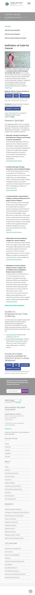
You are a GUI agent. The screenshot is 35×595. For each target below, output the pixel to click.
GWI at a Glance (9, 476)
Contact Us (8, 428)
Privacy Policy (8, 432)
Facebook (8, 447)
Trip (16, 96)
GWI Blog (8, 492)
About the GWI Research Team (14, 538)
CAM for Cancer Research (12, 34)
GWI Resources (9, 495)
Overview (8, 26)
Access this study (11, 190)
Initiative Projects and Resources (14, 561)
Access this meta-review (14, 161)
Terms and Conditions (24, 432)
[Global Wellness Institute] (14, 4)
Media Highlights (10, 483)
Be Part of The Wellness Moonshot (15, 574)
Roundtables (8, 564)
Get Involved (8, 551)
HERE (12, 117)
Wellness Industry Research (13, 509)
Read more (8, 88)
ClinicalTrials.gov (11, 334)
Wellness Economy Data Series (14, 515)
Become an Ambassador (12, 555)
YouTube (7, 456)
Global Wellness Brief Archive (13, 489)
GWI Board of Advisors (11, 473)
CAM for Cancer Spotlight (12, 30)
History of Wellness (10, 519)
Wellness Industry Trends (12, 535)
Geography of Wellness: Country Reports (17, 512)
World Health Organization (14, 339)
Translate (18, 402)
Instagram (8, 453)
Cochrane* (25, 96)
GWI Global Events (10, 499)
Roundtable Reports (11, 567)
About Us (7, 470)
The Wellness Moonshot (12, 571)
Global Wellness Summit (12, 577)
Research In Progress (11, 522)
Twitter (7, 443)
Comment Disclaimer (9, 434)
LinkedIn (7, 450)
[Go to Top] (30, 591)
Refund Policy (15, 432)
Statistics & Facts (10, 528)
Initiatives (7, 558)
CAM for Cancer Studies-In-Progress (15, 38)
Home (7, 467)
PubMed (9, 96)
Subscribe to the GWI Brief (13, 486)
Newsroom (8, 479)
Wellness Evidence (10, 531)
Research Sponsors (10, 525)
